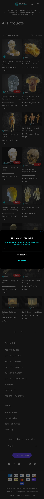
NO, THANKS (22, 260)
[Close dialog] (41, 232)
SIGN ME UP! (22, 255)
